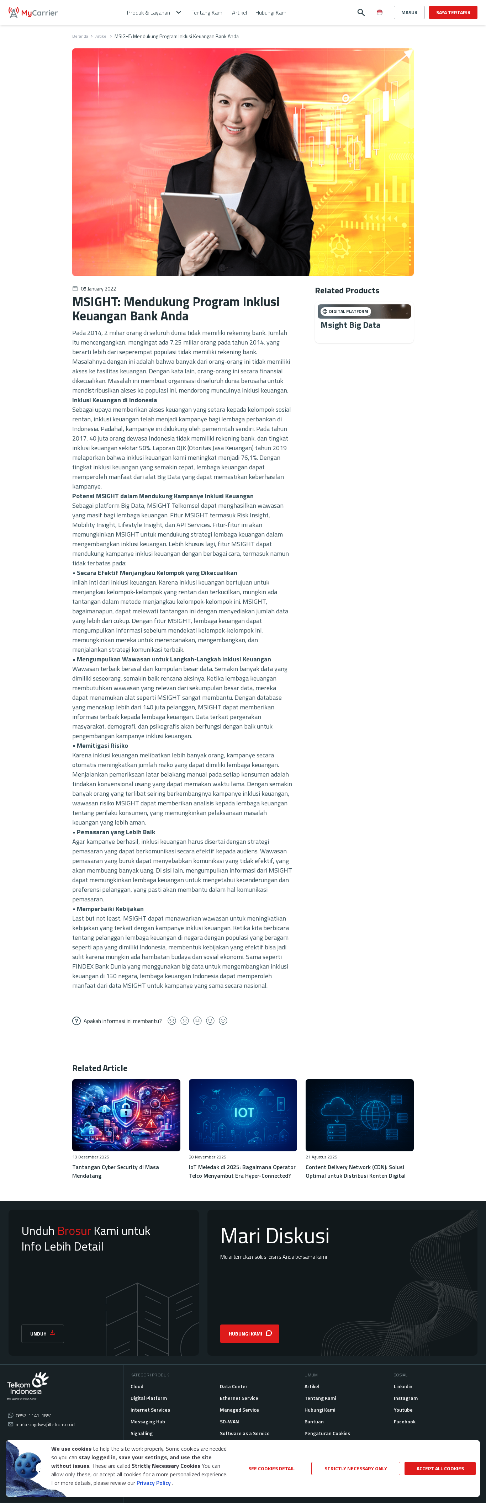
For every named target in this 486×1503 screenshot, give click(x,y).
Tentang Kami (320, 1398)
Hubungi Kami (320, 1409)
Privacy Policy (154, 1482)
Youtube (403, 1409)
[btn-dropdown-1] (380, 37)
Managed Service (239, 1409)
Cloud (137, 1386)
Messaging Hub (148, 1421)
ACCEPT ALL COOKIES (440, 1468)
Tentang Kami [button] (207, 12)
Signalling (142, 1433)
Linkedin (403, 1386)
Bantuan (314, 1421)
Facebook (405, 1421)
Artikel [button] (239, 12)
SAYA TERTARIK (453, 12)
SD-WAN (229, 1421)
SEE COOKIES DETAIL (271, 1468)
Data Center (234, 1386)
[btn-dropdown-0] (380, 26)
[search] (361, 12)
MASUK (409, 12)
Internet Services (150, 1409)
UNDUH (38, 1333)
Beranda (80, 36)
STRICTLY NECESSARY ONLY (355, 1468)
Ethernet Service (239, 1398)
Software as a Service (245, 1433)
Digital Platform (149, 1398)
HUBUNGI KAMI (245, 1333)
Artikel (101, 36)
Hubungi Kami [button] (271, 12)
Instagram (406, 1398)
